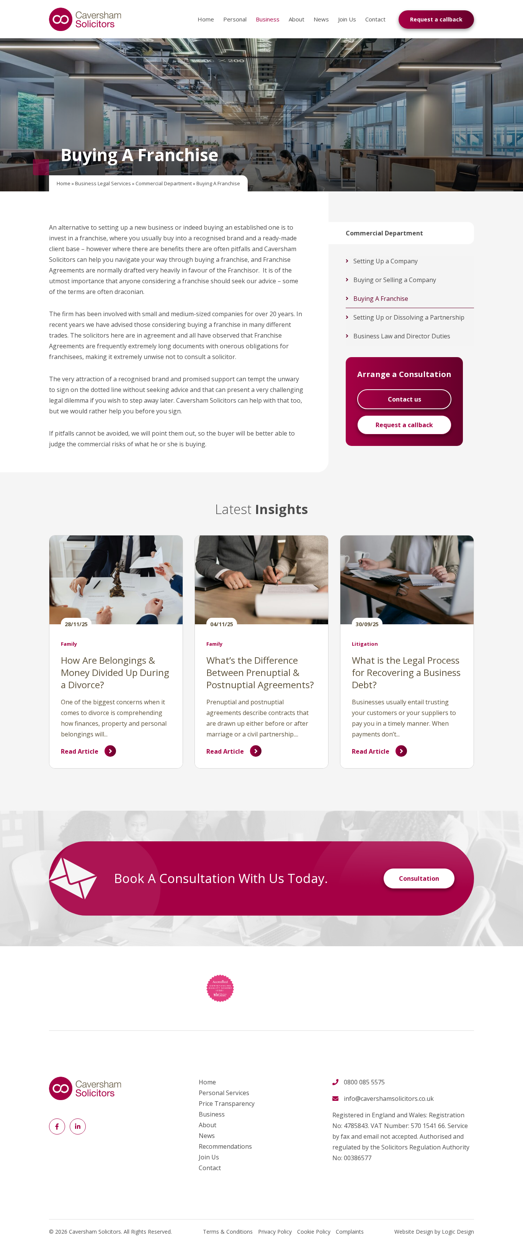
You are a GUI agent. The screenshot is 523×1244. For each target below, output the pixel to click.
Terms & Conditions (228, 1231)
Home (206, 19)
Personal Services (224, 1093)
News (321, 19)
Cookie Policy (313, 1231)
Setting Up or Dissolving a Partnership (408, 317)
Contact (375, 19)
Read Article (79, 751)
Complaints (350, 1231)
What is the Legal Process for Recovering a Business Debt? (406, 672)
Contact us (404, 399)
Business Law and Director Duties (401, 336)
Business (267, 19)
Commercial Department (164, 183)
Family (69, 643)
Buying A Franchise (380, 298)
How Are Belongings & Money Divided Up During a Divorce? (115, 672)
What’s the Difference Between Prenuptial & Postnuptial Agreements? (260, 672)
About (296, 19)
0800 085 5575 (364, 1082)
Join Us (347, 19)
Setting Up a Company (385, 261)
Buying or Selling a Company (394, 280)
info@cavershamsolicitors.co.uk (389, 1098)
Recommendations (225, 1146)
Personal (235, 19)
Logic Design (458, 1231)
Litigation (365, 643)
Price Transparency (227, 1103)
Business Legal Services (103, 183)
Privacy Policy (275, 1231)
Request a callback (436, 19)
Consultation (419, 878)
